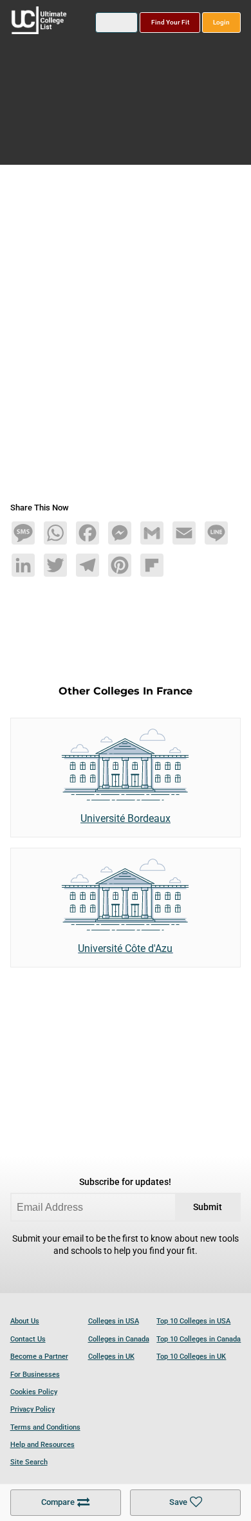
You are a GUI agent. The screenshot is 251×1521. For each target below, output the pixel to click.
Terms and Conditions (45, 1427)
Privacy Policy (32, 1409)
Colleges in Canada (118, 1339)
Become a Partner (39, 1356)
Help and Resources (42, 1445)
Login (221, 22)
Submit (207, 1207)
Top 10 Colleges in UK (191, 1356)
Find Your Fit (170, 22)
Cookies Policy (33, 1392)
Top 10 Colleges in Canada (198, 1339)
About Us (24, 1321)
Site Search (29, 1462)
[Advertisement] (125, 338)
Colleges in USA (113, 1321)
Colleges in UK (111, 1356)
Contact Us (28, 1339)
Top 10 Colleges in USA (193, 1321)
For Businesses (35, 1374)
